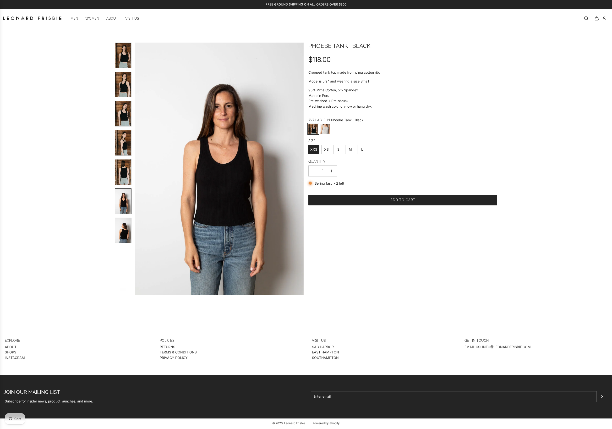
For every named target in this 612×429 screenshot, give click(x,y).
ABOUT (10, 347)
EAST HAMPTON (325, 352)
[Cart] (596, 18)
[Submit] (602, 396)
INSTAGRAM (15, 358)
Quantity (316, 161)
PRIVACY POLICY (174, 358)
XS (326, 149)
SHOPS (10, 352)
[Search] (586, 18)
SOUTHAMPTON (325, 358)
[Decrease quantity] (314, 171)
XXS (313, 149)
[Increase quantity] (331, 171)
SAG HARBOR (323, 347)
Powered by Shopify (326, 423)
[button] (139, 169)
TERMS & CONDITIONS (178, 352)
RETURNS (167, 347)
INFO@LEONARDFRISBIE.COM (506, 347)
